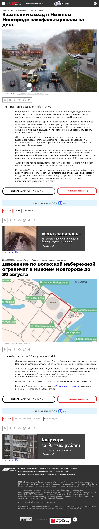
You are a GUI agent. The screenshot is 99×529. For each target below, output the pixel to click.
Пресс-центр (45, 469)
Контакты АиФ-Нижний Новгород (32, 475)
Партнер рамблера (40, 519)
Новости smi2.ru (10, 252)
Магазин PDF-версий (69, 469)
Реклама (55, 469)
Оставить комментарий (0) (77, 191)
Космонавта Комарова (67, 386)
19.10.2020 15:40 (8, 10)
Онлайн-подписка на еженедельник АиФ (35, 472)
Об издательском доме (28, 469)
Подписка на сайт (61, 472)
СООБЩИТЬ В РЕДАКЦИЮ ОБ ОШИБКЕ (62, 475)
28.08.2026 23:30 (8, 260)
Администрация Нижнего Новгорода (33, 94)
